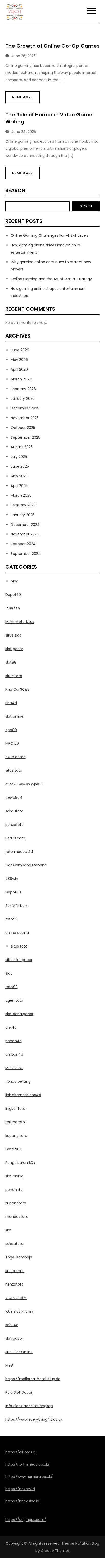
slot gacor (14, 648)
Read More (22, 97)
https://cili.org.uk (20, 1452)
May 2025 (19, 476)
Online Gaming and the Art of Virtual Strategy (51, 278)
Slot (8, 973)
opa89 (11, 729)
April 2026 (19, 369)
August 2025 (22, 447)
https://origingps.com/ (25, 1519)
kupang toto (16, 1135)
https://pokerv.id (20, 1488)
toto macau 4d (19, 851)
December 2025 (25, 408)
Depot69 (13, 594)
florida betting (18, 1081)
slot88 (10, 662)
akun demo (15, 756)
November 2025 (25, 417)
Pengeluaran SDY (20, 1162)
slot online (14, 716)
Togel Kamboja (18, 1257)
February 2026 (23, 388)
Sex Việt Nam (17, 905)
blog (14, 581)
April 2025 (19, 485)
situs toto (13, 675)
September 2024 (26, 553)
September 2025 (25, 437)
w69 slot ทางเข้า (19, 1311)
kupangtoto (15, 1203)
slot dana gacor (19, 1013)
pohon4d (13, 1040)
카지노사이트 (16, 1297)
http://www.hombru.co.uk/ (29, 1476)
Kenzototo (14, 824)
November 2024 (25, 534)
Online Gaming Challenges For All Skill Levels (49, 235)
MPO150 (12, 743)
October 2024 (23, 543)
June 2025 (20, 466)
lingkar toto (15, 1108)
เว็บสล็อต (12, 608)
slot (8, 1230)
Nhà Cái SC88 (17, 689)
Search (15, 190)
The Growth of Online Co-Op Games (52, 45)
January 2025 (22, 514)
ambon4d (14, 1054)
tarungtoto (15, 1122)
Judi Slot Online (19, 1351)
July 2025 (19, 456)
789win (11, 878)
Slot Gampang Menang (26, 865)
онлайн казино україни (24, 784)
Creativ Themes (55, 1550)
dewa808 (13, 797)
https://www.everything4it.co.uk (33, 1419)
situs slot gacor (18, 959)
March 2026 (21, 379)
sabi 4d (11, 1324)
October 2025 (23, 427)
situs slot (13, 635)
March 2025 (21, 495)
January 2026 (23, 398)
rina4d (11, 702)
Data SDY (13, 1149)
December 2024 (25, 524)
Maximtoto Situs (19, 621)
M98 (9, 1365)
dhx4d (11, 1027)
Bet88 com (15, 838)
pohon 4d (14, 1189)
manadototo (16, 1216)
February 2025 (23, 505)
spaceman (15, 1270)
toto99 (11, 919)
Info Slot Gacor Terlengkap (29, 1406)
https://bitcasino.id (22, 1501)
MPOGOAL (14, 1067)
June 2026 (20, 350)
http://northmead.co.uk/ (27, 1464)
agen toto (14, 1000)
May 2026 (19, 359)
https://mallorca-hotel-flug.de (32, 1378)
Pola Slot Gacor (18, 1392)
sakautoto (14, 811)
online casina (17, 932)
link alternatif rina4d (23, 1095)
